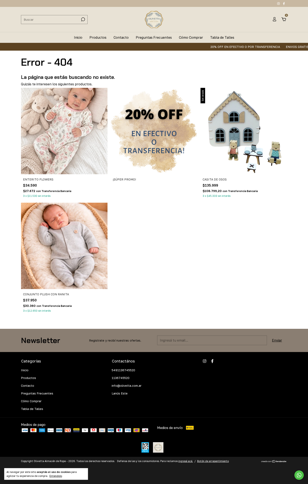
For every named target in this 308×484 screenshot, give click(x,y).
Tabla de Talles (222, 37)
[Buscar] (83, 19)
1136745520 (120, 378)
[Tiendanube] (274, 462)
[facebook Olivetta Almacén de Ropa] (283, 3)
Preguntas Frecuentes (154, 37)
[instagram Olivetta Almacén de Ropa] (279, 3)
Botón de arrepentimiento (213, 461)
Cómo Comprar (191, 37)
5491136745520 (123, 370)
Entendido (55, 476)
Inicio (78, 37)
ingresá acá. (185, 461)
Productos (97, 37)
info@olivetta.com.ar (126, 385)
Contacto (121, 37)
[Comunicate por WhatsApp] (299, 475)
